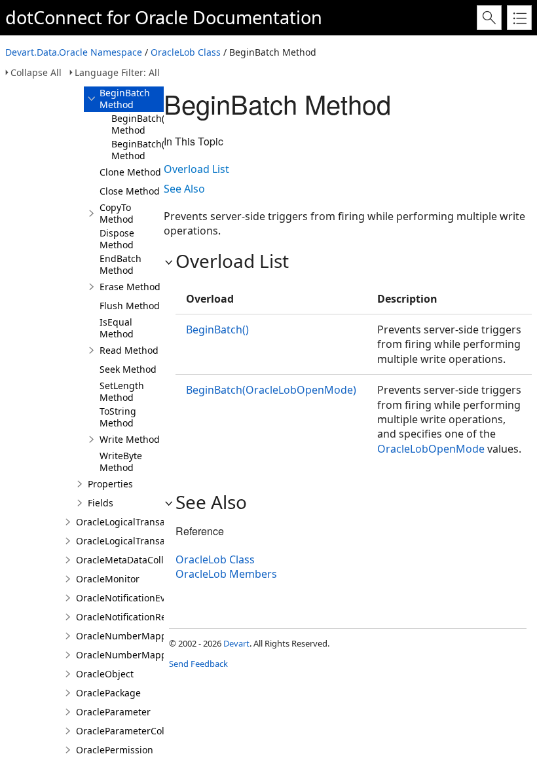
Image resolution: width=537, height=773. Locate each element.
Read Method (129, 350)
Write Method (130, 439)
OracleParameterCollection (135, 731)
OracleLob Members (226, 574)
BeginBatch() (217, 329)
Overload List (196, 169)
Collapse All (36, 72)
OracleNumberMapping (128, 636)
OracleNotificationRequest (133, 617)
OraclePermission (114, 750)
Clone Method (130, 172)
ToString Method (118, 417)
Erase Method (130, 286)
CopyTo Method (117, 213)
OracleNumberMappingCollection (150, 655)
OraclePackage (108, 693)
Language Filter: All (117, 72)
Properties (110, 484)
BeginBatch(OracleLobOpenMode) (271, 390)
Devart (236, 643)
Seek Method (128, 369)
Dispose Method (117, 239)
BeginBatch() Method (139, 124)
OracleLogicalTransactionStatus (145, 541)
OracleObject (105, 674)
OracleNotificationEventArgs (138, 598)
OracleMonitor (107, 579)
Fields (100, 503)
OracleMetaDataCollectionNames (148, 560)
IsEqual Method (117, 328)
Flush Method (130, 305)
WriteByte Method (121, 461)
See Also (184, 188)
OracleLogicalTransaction (131, 522)
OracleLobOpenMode (431, 449)
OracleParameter (113, 712)
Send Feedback (198, 663)
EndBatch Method (120, 264)
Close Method (130, 191)
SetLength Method (122, 391)
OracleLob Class (186, 52)
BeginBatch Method (125, 98)
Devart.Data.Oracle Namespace (73, 52)
